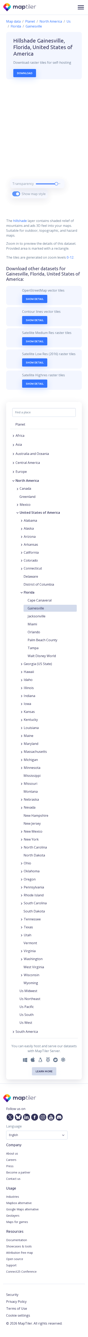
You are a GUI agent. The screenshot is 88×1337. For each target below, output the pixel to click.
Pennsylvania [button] (34, 887)
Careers (11, 1160)
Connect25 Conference (21, 1271)
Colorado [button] (31, 560)
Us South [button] (26, 1014)
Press (10, 1166)
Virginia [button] (30, 951)
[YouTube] (50, 1116)
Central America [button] (28, 462)
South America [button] (27, 1031)
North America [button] (27, 480)
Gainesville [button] (36, 608)
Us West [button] (25, 1022)
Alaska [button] (29, 528)
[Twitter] (9, 1116)
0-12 (69, 257)
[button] (81, 7)
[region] (44, 143)
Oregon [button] (30, 879)
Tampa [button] (33, 648)
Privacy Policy (16, 1301)
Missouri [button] (30, 783)
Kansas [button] (29, 711)
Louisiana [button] (31, 728)
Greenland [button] (27, 496)
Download (24, 73)
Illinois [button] (29, 688)
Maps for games (17, 1222)
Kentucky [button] (31, 719)
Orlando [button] (34, 632)
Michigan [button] (31, 759)
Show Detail (35, 298)
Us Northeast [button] (29, 999)
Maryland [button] (31, 743)
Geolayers (12, 1215)
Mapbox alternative (19, 1203)
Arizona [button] (30, 536)
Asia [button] (19, 444)
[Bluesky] (17, 1116)
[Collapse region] (13, 480)
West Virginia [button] (34, 967)
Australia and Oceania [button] (32, 453)
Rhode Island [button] (34, 895)
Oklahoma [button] (31, 871)
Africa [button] (20, 435)
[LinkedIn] (25, 1116)
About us (12, 1153)
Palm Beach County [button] (42, 640)
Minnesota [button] (32, 767)
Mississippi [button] (32, 775)
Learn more (44, 1071)
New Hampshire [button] (36, 815)
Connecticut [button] (33, 568)
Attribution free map (19, 1253)
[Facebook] (33, 1116)
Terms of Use (16, 1308)
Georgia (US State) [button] (38, 664)
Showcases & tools (19, 1246)
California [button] (31, 552)
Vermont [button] (30, 943)
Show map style (34, 194)
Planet (30, 21)
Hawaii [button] (29, 672)
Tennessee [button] (32, 919)
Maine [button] (28, 735)
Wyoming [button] (31, 983)
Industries (12, 1197)
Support (11, 1265)
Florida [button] (29, 592)
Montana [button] (31, 791)
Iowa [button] (27, 703)
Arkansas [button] (31, 544)
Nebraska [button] (31, 799)
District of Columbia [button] (39, 584)
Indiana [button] (29, 696)
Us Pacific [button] (26, 1006)
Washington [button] (33, 959)
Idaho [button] (28, 679)
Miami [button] (32, 624)
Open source (14, 1259)
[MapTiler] (20, 7)
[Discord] (58, 1116)
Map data (13, 21)
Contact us (13, 1179)
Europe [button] (21, 471)
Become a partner (18, 1172)
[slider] (56, 184)
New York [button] (31, 839)
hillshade (20, 220)
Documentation (16, 1240)
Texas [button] (28, 927)
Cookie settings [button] (18, 1315)
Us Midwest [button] (28, 991)
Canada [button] (25, 488)
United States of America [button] (40, 512)
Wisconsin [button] (31, 975)
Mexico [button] (25, 504)
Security (12, 1294)
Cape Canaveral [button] (40, 600)
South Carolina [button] (35, 903)
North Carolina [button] (35, 847)
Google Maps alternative (22, 1209)
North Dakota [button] (34, 855)
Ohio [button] (27, 863)
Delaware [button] (31, 576)
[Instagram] (42, 1116)
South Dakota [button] (34, 911)
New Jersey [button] (32, 823)
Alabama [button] (30, 520)
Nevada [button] (29, 807)
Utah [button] (27, 935)
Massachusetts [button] (35, 751)
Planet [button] (20, 424)
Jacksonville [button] (36, 616)
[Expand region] (13, 435)
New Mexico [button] (33, 831)
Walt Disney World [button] (42, 656)
